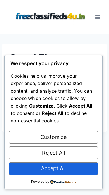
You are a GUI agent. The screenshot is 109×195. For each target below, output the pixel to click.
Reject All (53, 153)
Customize (53, 137)
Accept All (53, 168)
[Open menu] (97, 17)
